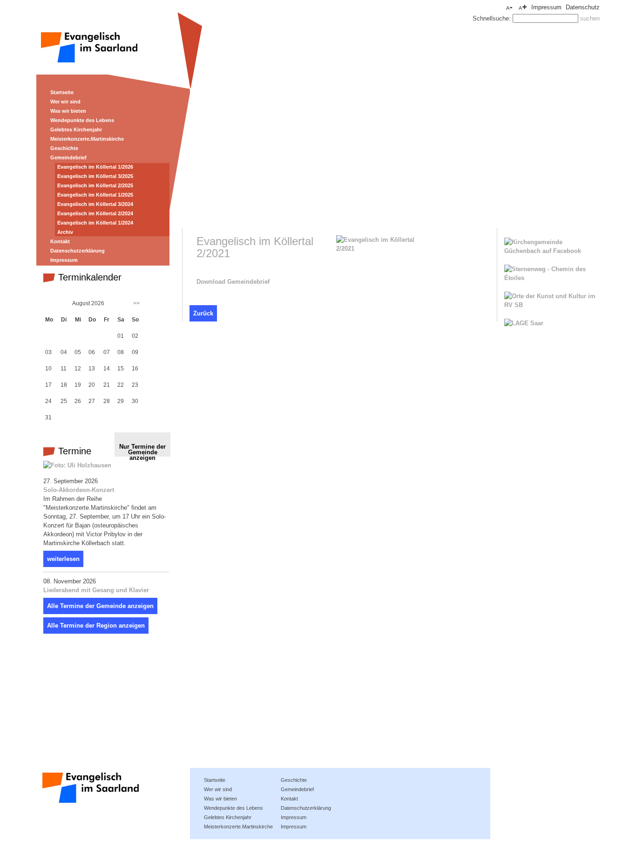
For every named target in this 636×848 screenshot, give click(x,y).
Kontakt (60, 241)
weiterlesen (63, 558)
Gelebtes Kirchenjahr (76, 129)
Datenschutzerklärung (77, 250)
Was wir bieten (68, 111)
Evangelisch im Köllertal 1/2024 (95, 223)
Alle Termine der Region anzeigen (96, 625)
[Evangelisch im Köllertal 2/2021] (382, 248)
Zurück (203, 313)
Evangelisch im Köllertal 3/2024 (95, 204)
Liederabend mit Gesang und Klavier (96, 590)
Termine (73, 451)
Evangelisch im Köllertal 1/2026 (95, 167)
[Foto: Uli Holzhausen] (77, 465)
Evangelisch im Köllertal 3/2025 (95, 176)
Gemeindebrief (68, 157)
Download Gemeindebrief (233, 281)
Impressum (546, 7)
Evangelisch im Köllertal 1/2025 (95, 195)
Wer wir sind (65, 101)
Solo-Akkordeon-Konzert (78, 489)
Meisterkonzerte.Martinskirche (87, 139)
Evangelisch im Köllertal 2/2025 (95, 185)
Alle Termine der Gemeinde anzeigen (100, 605)
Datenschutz (583, 7)
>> (136, 303)
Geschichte (64, 148)
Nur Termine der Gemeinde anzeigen (142, 450)
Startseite (62, 92)
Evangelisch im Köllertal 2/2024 (95, 213)
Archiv (65, 232)
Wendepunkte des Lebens (82, 120)
